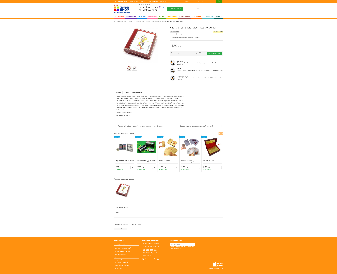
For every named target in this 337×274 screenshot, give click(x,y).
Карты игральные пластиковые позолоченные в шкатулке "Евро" (212, 162)
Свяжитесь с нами (120, 244)
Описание (118, 92)
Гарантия (142, 1)
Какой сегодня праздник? (122, 265)
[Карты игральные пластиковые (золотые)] (168, 147)
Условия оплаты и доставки (123, 251)
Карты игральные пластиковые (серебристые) (190, 161)
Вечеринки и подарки (121, 262)
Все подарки (128, 21)
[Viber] (160, 7)
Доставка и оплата (137, 92)
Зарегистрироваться (214, 53)
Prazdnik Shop (218, 268)
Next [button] (222, 133)
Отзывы (126, 92)
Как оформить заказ (121, 1)
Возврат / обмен (133, 1)
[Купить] (132, 167)
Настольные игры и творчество (142, 21)
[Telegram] (162, 7)
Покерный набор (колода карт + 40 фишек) (124, 161)
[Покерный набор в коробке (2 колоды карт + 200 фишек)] (147, 147)
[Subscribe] (194, 244)
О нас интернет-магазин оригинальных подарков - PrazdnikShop (126, 247)
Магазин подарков (118, 21)
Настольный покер (120, 229)
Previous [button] (220, 133)
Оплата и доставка (152, 1)
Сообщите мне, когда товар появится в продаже (185, 37)
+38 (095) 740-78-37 (147, 10)
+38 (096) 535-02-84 (148, 7)
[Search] (221, 9)
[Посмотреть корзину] (219, 1)
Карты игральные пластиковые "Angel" (121, 206)
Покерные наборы (156, 21)
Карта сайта (118, 268)
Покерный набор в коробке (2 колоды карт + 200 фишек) (146, 161)
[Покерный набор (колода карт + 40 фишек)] (125, 147)
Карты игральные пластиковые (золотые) (166, 161)
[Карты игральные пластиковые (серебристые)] (190, 147)
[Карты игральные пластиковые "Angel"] (129, 68)
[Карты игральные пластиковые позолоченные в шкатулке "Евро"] (212, 147)
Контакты (163, 1)
